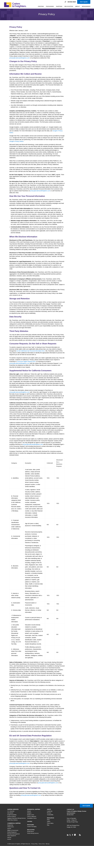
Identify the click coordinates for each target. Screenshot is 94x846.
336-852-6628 (71, 2)
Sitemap (47, 843)
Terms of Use (42, 843)
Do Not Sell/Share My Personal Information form (30, 351)
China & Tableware (31, 816)
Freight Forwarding (11, 814)
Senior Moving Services (33, 833)
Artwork (9, 828)
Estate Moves (30, 831)
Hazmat (9, 837)
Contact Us (70, 809)
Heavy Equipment (11, 835)
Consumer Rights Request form (26, 361)
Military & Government (12, 830)
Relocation (68, 6)
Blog (48, 825)
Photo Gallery (50, 823)
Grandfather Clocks (32, 818)
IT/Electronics (10, 826)
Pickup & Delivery (11, 816)
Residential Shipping (33, 809)
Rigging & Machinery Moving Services (16, 818)
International (10, 813)
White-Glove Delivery (12, 820)
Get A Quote (84, 2)
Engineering (10, 825)
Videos (48, 821)
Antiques (29, 813)
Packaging (50, 6)
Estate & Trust (30, 814)
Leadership (49, 811)
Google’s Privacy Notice (16, 141)
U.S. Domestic (10, 811)
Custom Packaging (31, 826)
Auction (9, 839)
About (77, 6)
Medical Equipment (12, 832)
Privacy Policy (34, 843)
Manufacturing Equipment (13, 833)
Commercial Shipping (14, 823)
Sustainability (50, 814)
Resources (86, 6)
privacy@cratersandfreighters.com (19, 58)
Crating (41, 6)
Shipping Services (13, 809)
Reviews (49, 813)
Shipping (59, 6)
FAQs (48, 819)
